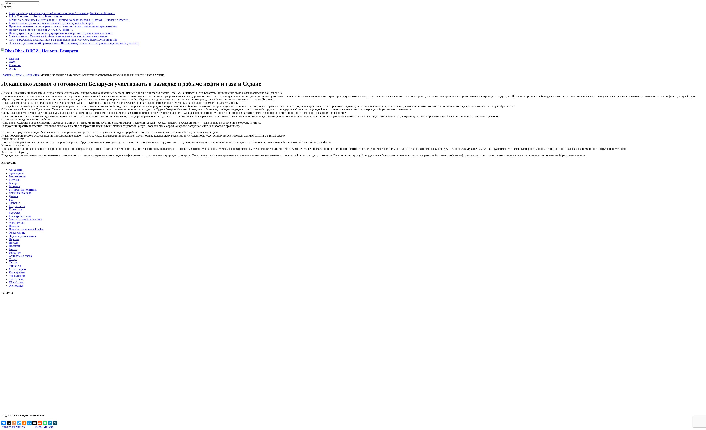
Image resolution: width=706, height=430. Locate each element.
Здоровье (14, 202)
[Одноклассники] (24, 423)
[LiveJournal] (55, 423)
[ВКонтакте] (3, 423)
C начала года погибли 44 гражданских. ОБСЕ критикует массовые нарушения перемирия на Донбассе (74, 43)
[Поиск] (2, 4)
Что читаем (16, 279)
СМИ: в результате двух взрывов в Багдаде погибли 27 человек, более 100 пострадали (63, 39)
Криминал (15, 209)
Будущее (14, 179)
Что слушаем (17, 272)
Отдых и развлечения (22, 236)
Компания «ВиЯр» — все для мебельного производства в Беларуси (51, 23)
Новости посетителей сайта (26, 229)
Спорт (13, 259)
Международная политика (25, 219)
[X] (9, 423)
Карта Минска (44, 426)
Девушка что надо (20, 192)
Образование (17, 232)
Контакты (15, 65)
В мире (13, 183)
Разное (13, 249)
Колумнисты (17, 206)
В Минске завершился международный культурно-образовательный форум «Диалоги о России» (69, 19)
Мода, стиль (16, 222)
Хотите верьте (17, 269)
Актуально (15, 169)
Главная (14, 58)
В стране (14, 186)
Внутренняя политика (23, 189)
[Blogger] (14, 423)
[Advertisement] (12, 354)
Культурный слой (20, 216)
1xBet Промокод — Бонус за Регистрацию (35, 16)
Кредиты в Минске (13, 426)
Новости (14, 226)
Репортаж (15, 252)
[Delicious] (19, 423)
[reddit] (40, 423)
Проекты (14, 245)
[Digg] (34, 423)
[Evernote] (45, 423)
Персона (14, 239)
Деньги (13, 196)
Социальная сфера (20, 255)
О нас (12, 68)
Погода (13, 242)
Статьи (18, 74)
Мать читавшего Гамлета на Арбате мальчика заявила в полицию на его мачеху (59, 36)
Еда (11, 199)
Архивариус (16, 173)
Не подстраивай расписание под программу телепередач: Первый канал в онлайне (61, 33)
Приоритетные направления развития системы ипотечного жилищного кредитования (63, 26)
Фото (12, 61)
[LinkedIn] (50, 423)
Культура (14, 212)
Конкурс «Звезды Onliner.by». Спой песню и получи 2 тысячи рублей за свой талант (62, 13)
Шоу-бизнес (16, 282)
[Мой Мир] (29, 423)
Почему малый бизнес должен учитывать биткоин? (41, 29)
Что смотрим (17, 275)
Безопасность (17, 176)
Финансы (15, 265)
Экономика (32, 74)
